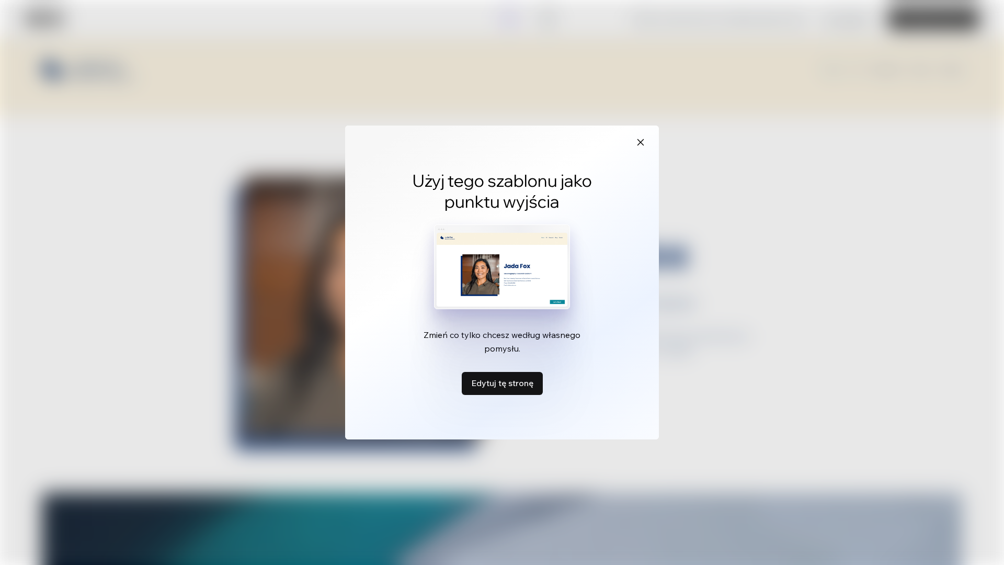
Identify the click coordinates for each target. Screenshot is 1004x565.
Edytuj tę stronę (502, 383)
